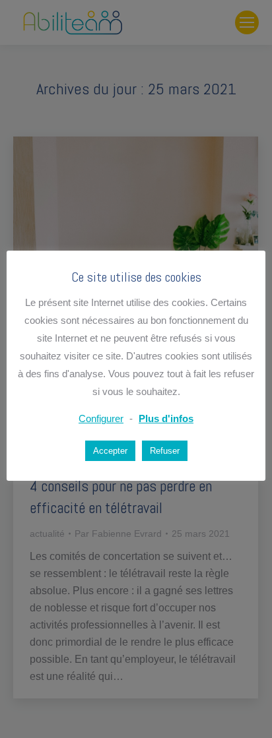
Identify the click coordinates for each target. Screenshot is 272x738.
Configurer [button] (101, 418)
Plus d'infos (166, 418)
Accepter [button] (110, 451)
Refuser (165, 451)
